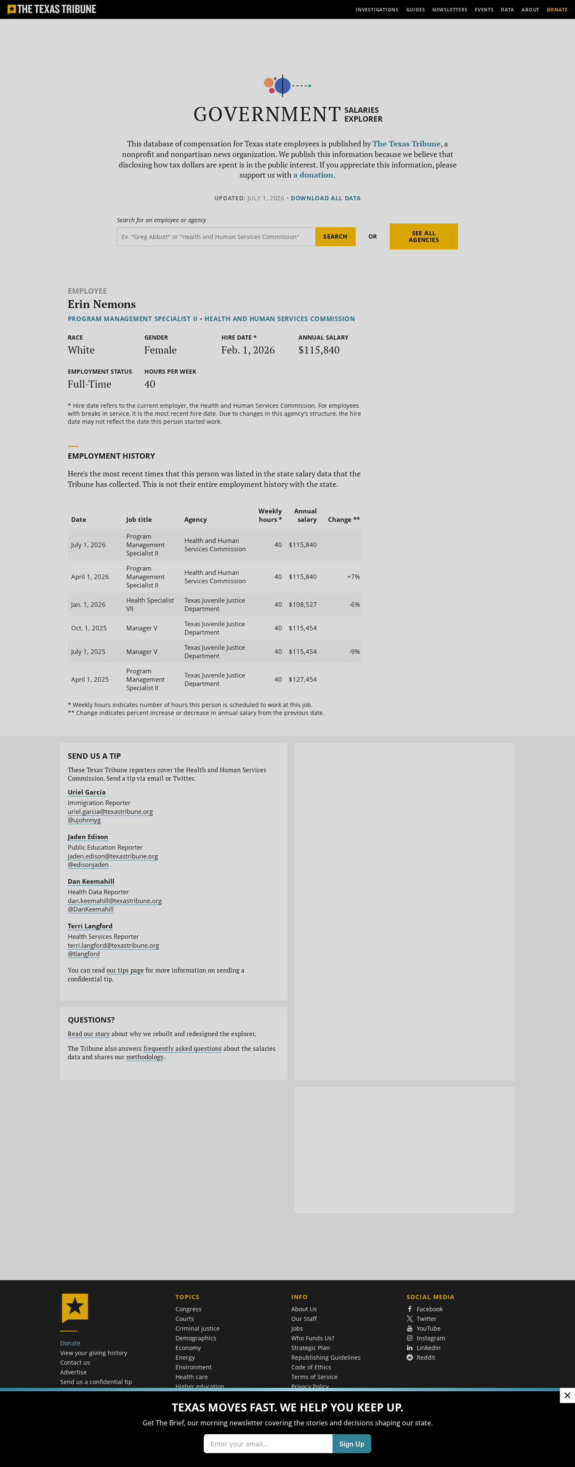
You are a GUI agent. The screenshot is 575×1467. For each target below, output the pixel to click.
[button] (287, 733)
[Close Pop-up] (567, 1395)
